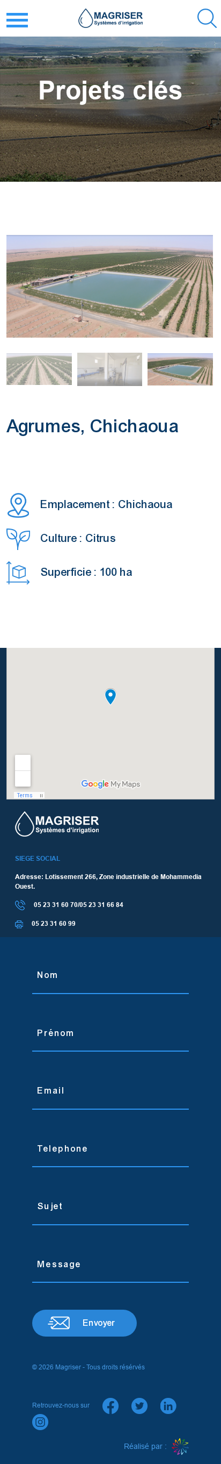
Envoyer (99, 1323)
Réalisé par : (146, 1446)
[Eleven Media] (180, 1446)
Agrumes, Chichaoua (92, 426)
